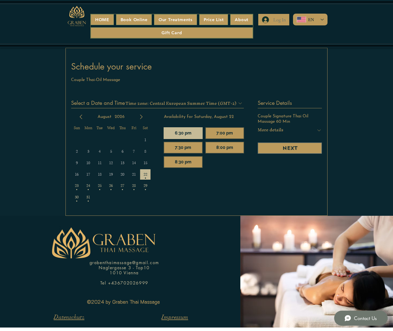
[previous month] (81, 117)
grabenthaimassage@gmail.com (124, 262)
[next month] (141, 117)
